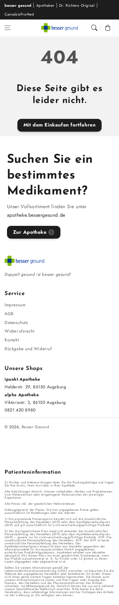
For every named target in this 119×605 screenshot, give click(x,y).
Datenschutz (16, 322)
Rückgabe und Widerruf (28, 349)
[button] (7, 27)
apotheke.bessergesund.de (36, 215)
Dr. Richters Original (77, 5)
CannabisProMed (19, 14)
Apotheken (45, 5)
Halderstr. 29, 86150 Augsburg (35, 387)
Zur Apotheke (30, 232)
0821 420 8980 (20, 410)
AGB (9, 314)
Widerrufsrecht (19, 331)
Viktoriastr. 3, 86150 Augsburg (35, 402)
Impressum (15, 305)
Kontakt (12, 340)
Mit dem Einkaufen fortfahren (59, 124)
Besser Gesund (35, 427)
